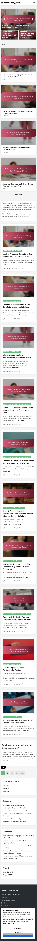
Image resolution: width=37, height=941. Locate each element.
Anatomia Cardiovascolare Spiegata (12, 250)
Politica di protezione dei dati (10, 894)
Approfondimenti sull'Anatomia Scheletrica (14, 507)
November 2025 (8, 872)
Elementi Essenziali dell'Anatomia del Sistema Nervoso (16, 404)
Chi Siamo (6, 785)
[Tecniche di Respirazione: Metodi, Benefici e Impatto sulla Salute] (27, 35)
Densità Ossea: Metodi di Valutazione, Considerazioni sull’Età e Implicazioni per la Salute (18, 513)
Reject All (18, 932)
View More (18, 194)
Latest (3, 45)
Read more (22, 315)
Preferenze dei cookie (8, 900)
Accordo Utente (6, 906)
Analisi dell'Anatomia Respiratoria (11, 301)
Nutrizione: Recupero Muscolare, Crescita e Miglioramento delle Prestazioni (17, 566)
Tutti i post (6, 791)
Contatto (6, 788)
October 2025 (7, 875)
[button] (27, 10)
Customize (17, 928)
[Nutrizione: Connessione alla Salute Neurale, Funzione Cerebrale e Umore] (18, 169)
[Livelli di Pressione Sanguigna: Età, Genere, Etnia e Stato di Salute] (18, 19)
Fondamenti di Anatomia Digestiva (11, 351)
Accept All (18, 936)
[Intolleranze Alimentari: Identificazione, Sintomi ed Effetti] (18, 133)
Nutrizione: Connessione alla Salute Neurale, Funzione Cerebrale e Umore (18, 410)
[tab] (3, 44)
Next (22, 773)
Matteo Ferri (7, 268)
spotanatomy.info (10, 2)
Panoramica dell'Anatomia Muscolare (12, 560)
